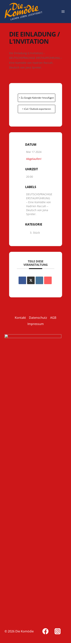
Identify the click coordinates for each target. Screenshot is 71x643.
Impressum (35, 324)
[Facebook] (45, 631)
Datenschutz (38, 318)
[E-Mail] (48, 280)
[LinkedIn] (39, 280)
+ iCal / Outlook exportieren (36, 108)
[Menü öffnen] (62, 11)
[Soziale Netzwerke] (31, 280)
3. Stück (35, 232)
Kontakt (20, 318)
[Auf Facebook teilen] (22, 280)
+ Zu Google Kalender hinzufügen (36, 97)
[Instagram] (57, 631)
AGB (53, 318)
